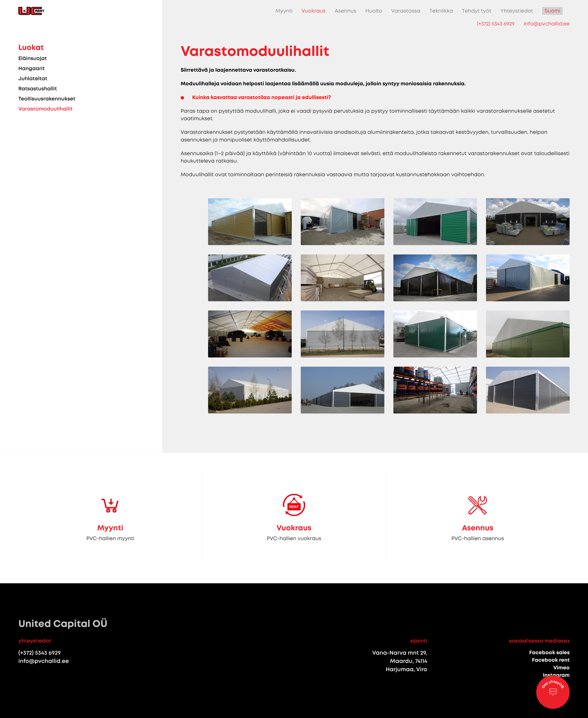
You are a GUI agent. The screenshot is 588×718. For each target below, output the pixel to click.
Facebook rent (551, 660)
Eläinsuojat (32, 58)
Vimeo (561, 667)
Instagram (556, 675)
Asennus (345, 11)
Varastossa (405, 11)
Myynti (283, 11)
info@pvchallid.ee (547, 24)
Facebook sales (549, 652)
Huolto (373, 11)
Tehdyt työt (476, 11)
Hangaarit (31, 68)
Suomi (552, 11)
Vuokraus (314, 11)
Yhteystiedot (516, 11)
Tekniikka (441, 11)
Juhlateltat (32, 78)
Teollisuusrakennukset (46, 98)
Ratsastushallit (37, 88)
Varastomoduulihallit (45, 108)
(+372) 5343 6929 (495, 24)
